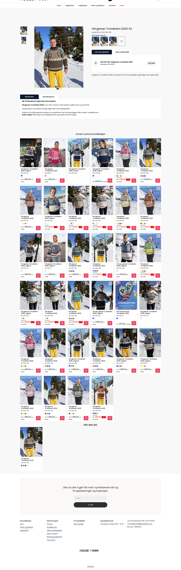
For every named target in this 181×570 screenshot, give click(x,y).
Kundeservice (52, 527)
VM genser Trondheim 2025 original (29, 170)
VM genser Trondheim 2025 (51, 170)
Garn (59, 5)
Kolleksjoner (83, 5)
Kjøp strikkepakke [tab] (122, 52)
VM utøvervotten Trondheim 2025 (122, 312)
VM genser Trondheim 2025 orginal (101, 170)
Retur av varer (52, 534)
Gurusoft (90, 566)
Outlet (122, 5)
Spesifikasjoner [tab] (48, 97)
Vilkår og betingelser (54, 530)
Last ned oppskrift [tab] (102, 52)
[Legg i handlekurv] (38, 180)
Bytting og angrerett (54, 537)
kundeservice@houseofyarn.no (140, 524)
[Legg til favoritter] (39, 140)
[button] (57, 88)
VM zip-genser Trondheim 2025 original (126, 265)
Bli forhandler (79, 524)
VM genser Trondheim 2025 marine (77, 170)
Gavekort (112, 5)
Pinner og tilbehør (97, 5)
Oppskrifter (70, 5)
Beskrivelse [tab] (29, 97)
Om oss (49, 524)
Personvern (51, 540)
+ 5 (121, 41)
